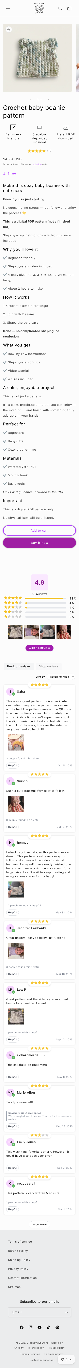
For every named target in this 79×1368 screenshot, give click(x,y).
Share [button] (12, 173)
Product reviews (19, 666)
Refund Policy (18, 1250)
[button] (8, 8)
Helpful (12, 765)
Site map (14, 1286)
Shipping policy (53, 1354)
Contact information (41, 1360)
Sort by (40, 676)
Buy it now (39, 543)
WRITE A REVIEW (39, 648)
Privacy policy (56, 1347)
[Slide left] (30, 99)
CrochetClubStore (37, 1342)
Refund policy (36, 1347)
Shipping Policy (19, 1259)
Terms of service (20, 1241)
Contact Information (22, 1277)
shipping (37, 164)
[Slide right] (48, 99)
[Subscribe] (66, 1312)
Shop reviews (49, 666)
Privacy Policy (18, 1268)
